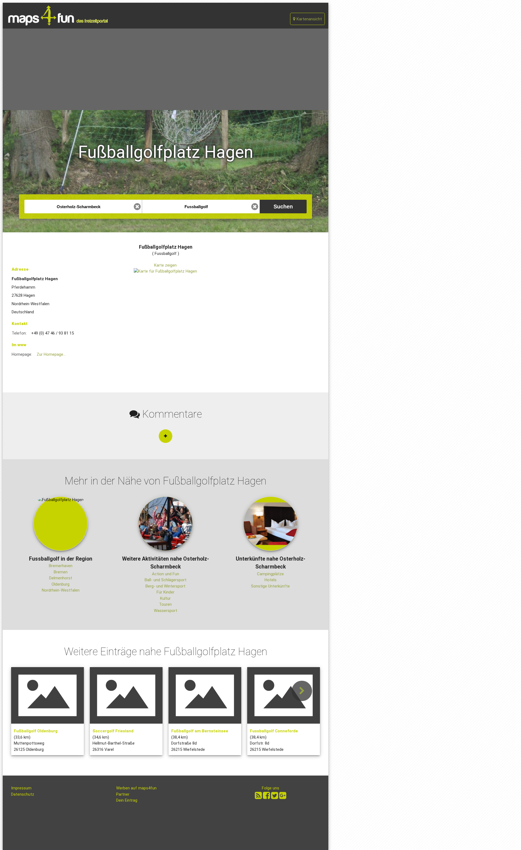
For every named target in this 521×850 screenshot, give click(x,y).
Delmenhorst (60, 578)
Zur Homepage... (51, 354)
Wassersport (165, 610)
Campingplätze (270, 573)
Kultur (165, 598)
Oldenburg (60, 584)
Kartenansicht (309, 19)
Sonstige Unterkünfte (270, 586)
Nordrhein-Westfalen (61, 590)
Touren (165, 604)
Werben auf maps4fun (136, 788)
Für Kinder (165, 592)
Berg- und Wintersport (165, 586)
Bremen (61, 572)
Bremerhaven (60, 565)
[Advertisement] (165, 69)
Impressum (21, 788)
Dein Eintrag (126, 800)
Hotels (271, 579)
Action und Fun (165, 573)
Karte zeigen (165, 265)
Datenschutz (22, 794)
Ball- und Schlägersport (165, 579)
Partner (122, 794)
